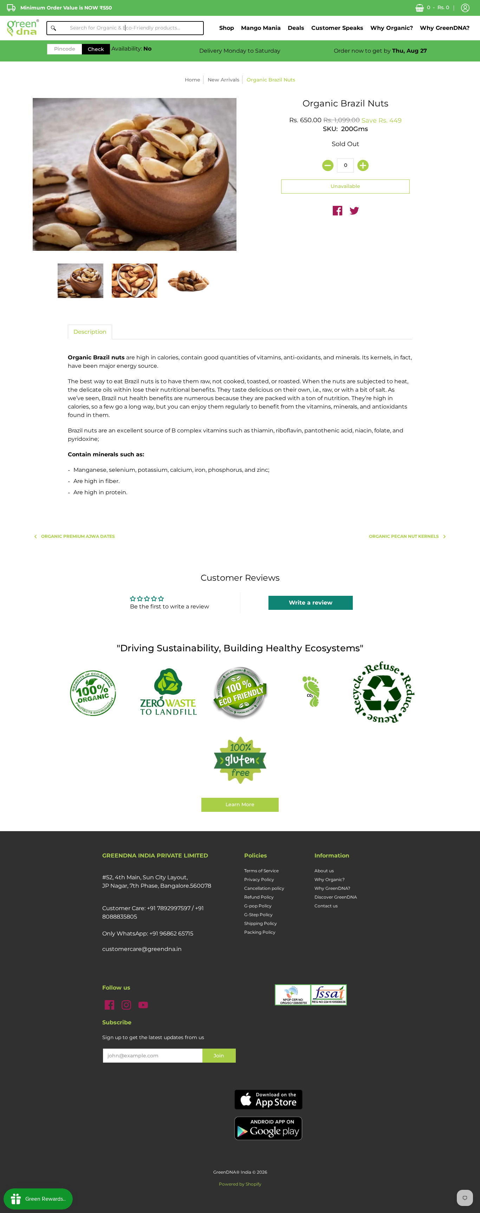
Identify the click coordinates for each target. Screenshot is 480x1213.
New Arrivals (223, 80)
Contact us (326, 905)
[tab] (90, 332)
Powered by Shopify (240, 1184)
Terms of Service (261, 870)
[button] (465, 8)
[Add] (363, 165)
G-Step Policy (258, 914)
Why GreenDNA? (332, 888)
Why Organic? (329, 879)
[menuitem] (227, 28)
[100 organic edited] (96, 692)
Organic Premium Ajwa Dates (78, 536)
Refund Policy (259, 897)
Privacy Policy (259, 879)
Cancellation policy (264, 888)
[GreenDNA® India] (23, 28)
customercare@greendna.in (142, 949)
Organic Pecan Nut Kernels (404, 536)
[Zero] (168, 692)
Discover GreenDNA (335, 897)
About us (324, 870)
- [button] (438, 7)
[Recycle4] (383, 692)
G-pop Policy (258, 905)
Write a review (310, 602)
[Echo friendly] (240, 692)
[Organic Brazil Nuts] (80, 281)
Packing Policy (259, 932)
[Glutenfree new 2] (240, 761)
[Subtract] (327, 165)
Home (192, 80)
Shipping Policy (260, 923)
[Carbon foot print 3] (311, 692)
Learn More (240, 804)
